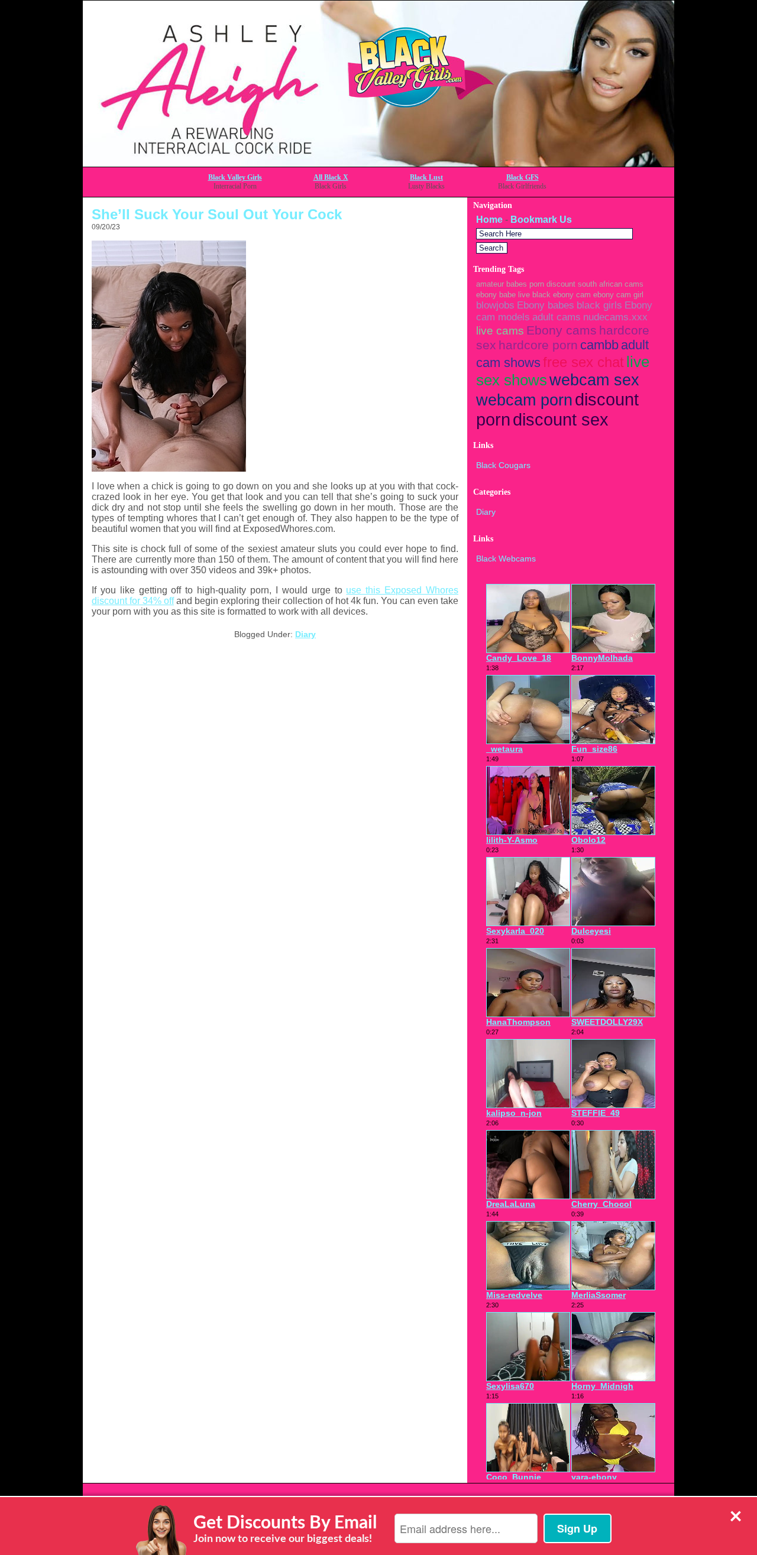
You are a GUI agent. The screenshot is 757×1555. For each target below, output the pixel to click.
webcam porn (524, 400)
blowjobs (495, 305)
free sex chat (583, 362)
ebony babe (496, 294)
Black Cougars (503, 465)
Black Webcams (506, 558)
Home (489, 220)
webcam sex (594, 380)
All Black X (330, 177)
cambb (599, 344)
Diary (305, 634)
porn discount (552, 284)
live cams (500, 330)
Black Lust (426, 177)
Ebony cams (561, 330)
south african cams (610, 284)
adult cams (556, 317)
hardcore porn (538, 345)
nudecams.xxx (615, 317)
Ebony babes (545, 305)
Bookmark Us (541, 220)
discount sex (561, 419)
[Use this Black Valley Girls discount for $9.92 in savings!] (378, 163)
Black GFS (522, 177)
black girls (599, 305)
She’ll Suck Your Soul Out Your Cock (217, 214)
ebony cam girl (618, 294)
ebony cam (572, 294)
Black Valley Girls (235, 177)
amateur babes (501, 284)
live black (534, 294)
